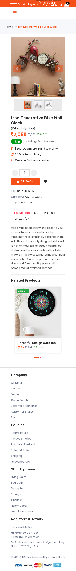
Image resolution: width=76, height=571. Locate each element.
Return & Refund (21, 450)
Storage (16, 494)
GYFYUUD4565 (26, 191)
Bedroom (17, 483)
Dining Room (19, 488)
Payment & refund (23, 444)
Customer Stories (22, 411)
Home (9, 27)
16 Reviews (39, 141)
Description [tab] (21, 213)
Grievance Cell (20, 461)
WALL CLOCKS (33, 197)
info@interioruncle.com (26, 534)
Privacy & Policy (21, 438)
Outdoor (16, 500)
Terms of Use (19, 433)
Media (15, 394)
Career (15, 388)
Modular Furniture (22, 511)
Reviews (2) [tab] (21, 219)
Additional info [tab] (45, 213)
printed (31, 202)
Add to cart (27, 181)
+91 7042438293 (21, 527)
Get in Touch (19, 400)
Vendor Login (26, 4)
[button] (15, 67)
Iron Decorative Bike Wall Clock (36, 120)
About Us (17, 383)
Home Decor (19, 506)
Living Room (18, 477)
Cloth (22, 202)
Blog (13, 417)
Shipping (16, 456)
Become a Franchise (24, 406)
